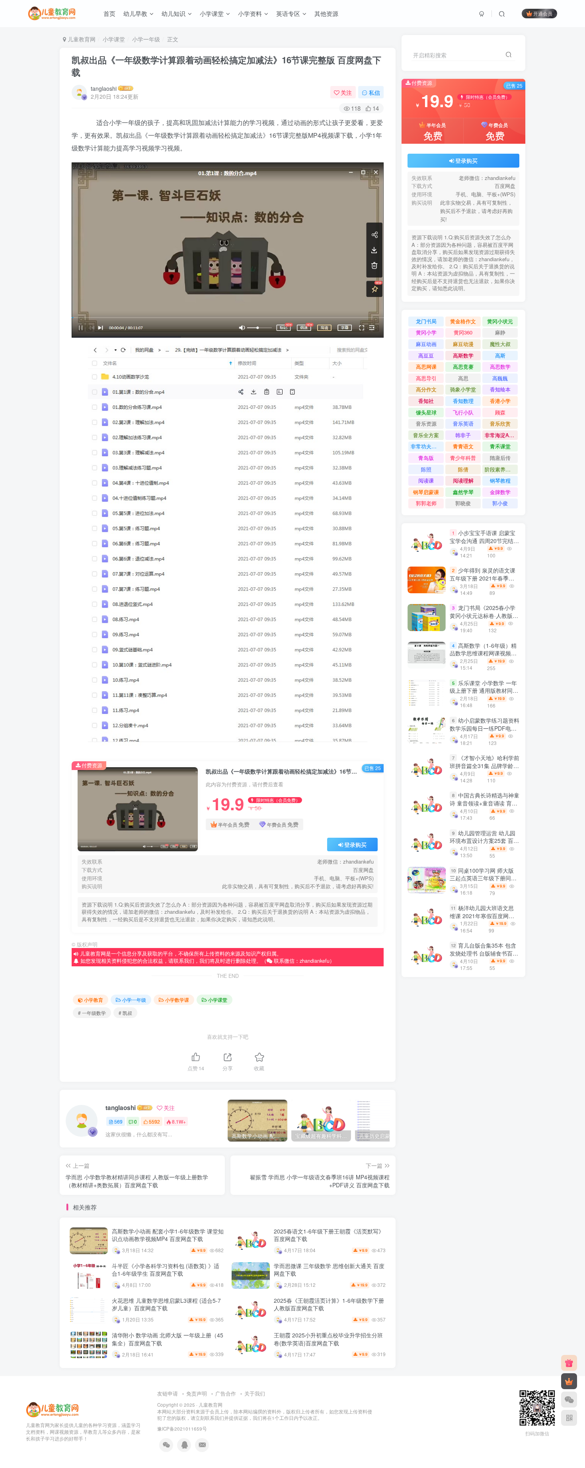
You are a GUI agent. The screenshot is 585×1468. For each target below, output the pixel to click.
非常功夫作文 (426, 446)
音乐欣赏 (500, 423)
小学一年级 (146, 39)
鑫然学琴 (463, 492)
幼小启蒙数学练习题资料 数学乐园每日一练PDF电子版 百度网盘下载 (484, 728)
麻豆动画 (426, 344)
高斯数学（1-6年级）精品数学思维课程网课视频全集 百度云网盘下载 (483, 653)
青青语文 (463, 446)
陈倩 (463, 469)
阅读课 (426, 480)
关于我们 (254, 1393)
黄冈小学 (426, 332)
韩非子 (463, 435)
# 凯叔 (125, 1012)
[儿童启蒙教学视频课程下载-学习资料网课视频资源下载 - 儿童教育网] (52, 1409)
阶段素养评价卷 (501, 469)
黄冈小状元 (500, 321)
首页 (109, 13)
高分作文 (426, 389)
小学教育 (93, 999)
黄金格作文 (463, 321)
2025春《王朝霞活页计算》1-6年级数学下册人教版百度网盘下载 (329, 1304)
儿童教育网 (81, 39)
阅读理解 (463, 480)
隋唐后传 (500, 457)
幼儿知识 (173, 13)
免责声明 (196, 1393)
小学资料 (250, 13)
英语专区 (288, 13)
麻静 (500, 332)
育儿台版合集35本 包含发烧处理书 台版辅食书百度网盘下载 (484, 953)
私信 (374, 92)
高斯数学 (463, 355)
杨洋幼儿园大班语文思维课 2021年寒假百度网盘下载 (482, 915)
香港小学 (500, 401)
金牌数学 (500, 492)
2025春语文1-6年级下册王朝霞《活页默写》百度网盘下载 (329, 1235)
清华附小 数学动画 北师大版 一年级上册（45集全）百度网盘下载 (167, 1339)
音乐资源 (426, 423)
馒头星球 (426, 412)
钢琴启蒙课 (426, 492)
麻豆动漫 (463, 344)
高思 (463, 378)
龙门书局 (426, 321)
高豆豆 (426, 355)
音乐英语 (463, 423)
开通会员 (542, 13)
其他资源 (326, 13)
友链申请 (167, 1393)
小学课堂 (212, 13)
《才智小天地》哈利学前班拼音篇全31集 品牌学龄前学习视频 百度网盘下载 (484, 765)
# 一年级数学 (92, 1012)
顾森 (500, 412)
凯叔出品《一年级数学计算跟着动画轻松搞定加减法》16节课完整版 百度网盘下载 (226, 65)
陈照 (426, 469)
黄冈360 (463, 332)
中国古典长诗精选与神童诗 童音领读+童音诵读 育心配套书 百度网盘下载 (484, 803)
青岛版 (426, 457)
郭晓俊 (463, 503)
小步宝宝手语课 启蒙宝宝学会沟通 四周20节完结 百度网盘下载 (482, 540)
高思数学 (500, 366)
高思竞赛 (463, 366)
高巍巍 (500, 378)
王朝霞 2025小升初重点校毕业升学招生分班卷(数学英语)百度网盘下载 (328, 1339)
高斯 (500, 355)
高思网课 (426, 366)
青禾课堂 (500, 446)
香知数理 (463, 401)
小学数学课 (177, 999)
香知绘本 (500, 389)
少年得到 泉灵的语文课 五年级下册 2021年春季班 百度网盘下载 (482, 578)
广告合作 (225, 1393)
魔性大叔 (500, 344)
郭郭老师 (426, 503)
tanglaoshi (104, 88)
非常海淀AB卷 (501, 435)
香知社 (426, 401)
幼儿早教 (135, 13)
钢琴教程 (500, 480)
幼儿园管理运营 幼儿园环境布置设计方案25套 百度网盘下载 (484, 840)
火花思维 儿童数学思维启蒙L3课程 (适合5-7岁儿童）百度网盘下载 (166, 1304)
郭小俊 (500, 503)
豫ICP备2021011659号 (182, 1428)
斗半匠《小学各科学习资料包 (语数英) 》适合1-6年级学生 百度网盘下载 (165, 1270)
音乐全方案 (426, 435)
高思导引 (426, 378)
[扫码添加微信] (569, 1399)
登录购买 (355, 844)
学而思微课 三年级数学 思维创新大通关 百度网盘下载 (329, 1270)
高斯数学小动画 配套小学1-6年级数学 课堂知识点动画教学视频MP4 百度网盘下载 (168, 1235)
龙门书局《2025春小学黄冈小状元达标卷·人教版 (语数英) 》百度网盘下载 (482, 615)
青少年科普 (463, 457)
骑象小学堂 (463, 389)
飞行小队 (463, 412)
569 (118, 1121)
